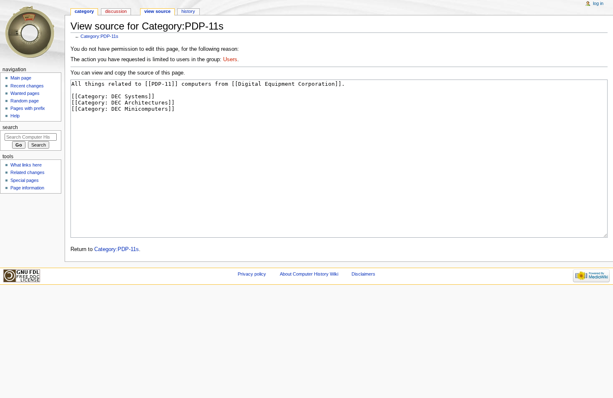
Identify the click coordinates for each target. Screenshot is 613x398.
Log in (598, 3)
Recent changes (27, 85)
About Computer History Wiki (309, 273)
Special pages (24, 180)
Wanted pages (25, 93)
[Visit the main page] (32, 32)
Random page (24, 100)
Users (230, 59)
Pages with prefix (27, 108)
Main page (20, 77)
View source (157, 11)
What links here (26, 164)
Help (15, 115)
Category (84, 11)
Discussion (116, 11)
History (188, 11)
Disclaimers (363, 273)
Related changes (27, 172)
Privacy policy (252, 273)
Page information (27, 187)
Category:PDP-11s (99, 36)
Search (10, 127)
